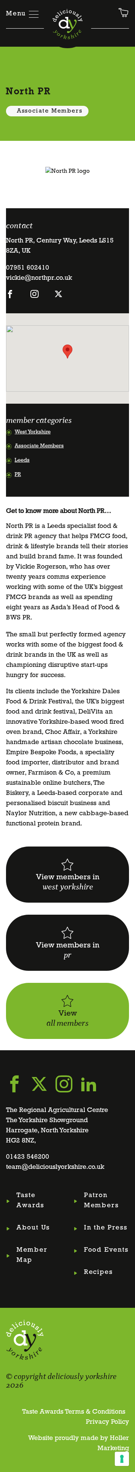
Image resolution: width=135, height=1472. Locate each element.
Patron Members (101, 1200)
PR (18, 474)
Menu (16, 14)
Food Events (106, 1250)
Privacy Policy (107, 1422)
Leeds (22, 460)
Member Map (32, 1255)
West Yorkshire (33, 432)
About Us (33, 1228)
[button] (67, 352)
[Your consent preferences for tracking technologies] (122, 1459)
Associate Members (49, 111)
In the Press (106, 1228)
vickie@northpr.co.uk (39, 278)
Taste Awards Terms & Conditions (73, 1412)
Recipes (98, 1272)
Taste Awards (30, 1200)
